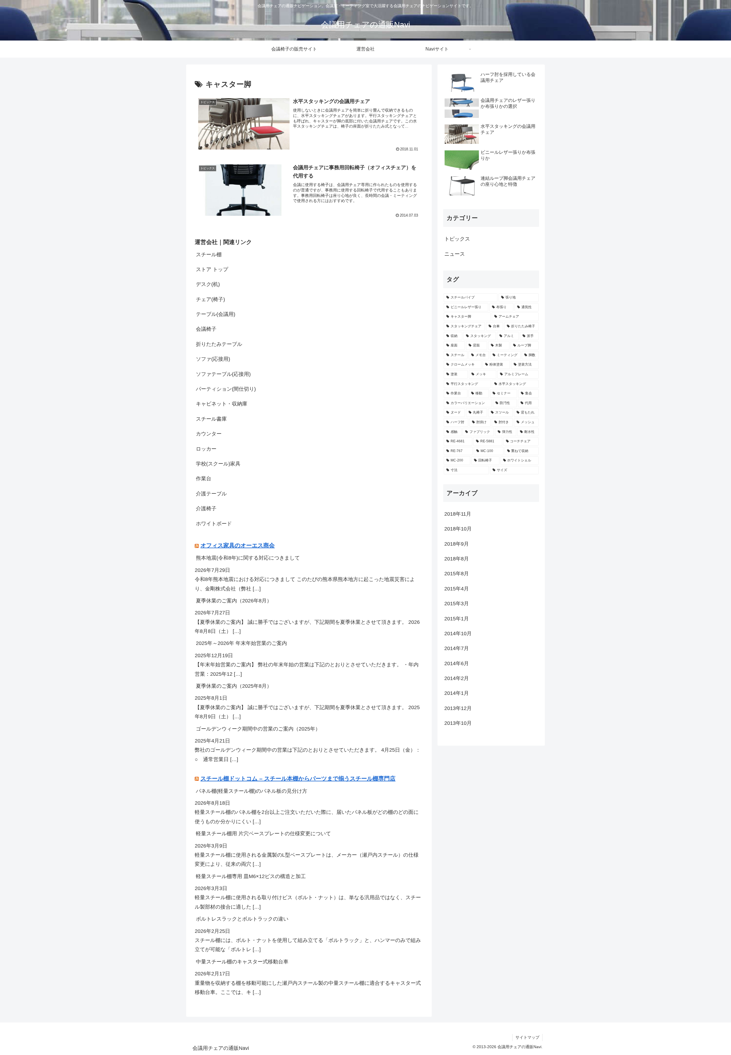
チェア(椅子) (210, 299)
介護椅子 (206, 508)
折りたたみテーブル (219, 344)
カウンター (209, 434)
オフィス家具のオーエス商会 (237, 545)
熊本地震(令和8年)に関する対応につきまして (248, 558)
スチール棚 (209, 254)
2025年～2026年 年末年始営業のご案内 (241, 643)
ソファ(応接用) (213, 359)
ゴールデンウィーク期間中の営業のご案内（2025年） (258, 729)
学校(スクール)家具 (218, 464)
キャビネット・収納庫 (221, 404)
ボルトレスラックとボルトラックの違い (242, 919)
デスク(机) (208, 284)
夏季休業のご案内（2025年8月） (234, 686)
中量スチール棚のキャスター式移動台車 (242, 962)
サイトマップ (527, 1037)
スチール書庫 (211, 419)
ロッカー (206, 449)
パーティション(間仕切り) (226, 389)
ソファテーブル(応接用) (223, 374)
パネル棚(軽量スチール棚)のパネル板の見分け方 (251, 791)
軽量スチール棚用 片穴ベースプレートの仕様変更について (263, 833)
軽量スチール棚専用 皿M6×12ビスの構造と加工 (251, 876)
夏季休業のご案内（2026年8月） (234, 601)
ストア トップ (212, 269)
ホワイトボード (214, 524)
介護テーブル (211, 494)
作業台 (203, 478)
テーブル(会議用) (215, 314)
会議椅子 (206, 329)
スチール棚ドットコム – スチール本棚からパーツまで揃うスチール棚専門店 (297, 778)
